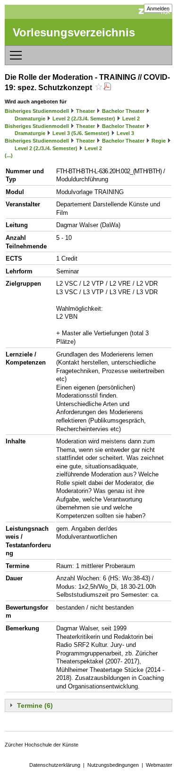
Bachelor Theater (123, 111)
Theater (85, 111)
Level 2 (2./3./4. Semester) (83, 118)
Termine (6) (35, 705)
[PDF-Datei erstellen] (107, 88)
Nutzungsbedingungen (113, 765)
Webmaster (159, 765)
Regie (159, 141)
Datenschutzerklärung (54, 765)
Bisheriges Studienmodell (37, 111)
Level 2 (131, 118)
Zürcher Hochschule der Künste (41, 744)
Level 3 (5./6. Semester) (81, 133)
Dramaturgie (30, 118)
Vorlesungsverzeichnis (74, 32)
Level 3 (125, 133)
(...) (9, 155)
